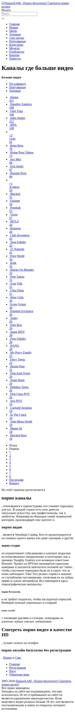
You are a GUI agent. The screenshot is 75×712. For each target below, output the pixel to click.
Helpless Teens (18, 388)
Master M (15, 430)
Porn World (16, 257)
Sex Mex (15, 161)
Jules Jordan (17, 119)
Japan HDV (17, 333)
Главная (14, 24)
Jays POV (15, 402)
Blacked (14, 195)
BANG (14, 347)
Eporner (14, 202)
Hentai (13, 99)
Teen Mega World (20, 423)
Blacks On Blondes (21, 271)
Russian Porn (17, 175)
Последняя (16, 479)
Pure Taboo (16, 278)
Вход (12, 671)
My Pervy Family (20, 354)
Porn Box (15, 326)
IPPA (13, 126)
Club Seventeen (19, 237)
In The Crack (17, 416)
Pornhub (15, 209)
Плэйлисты (16, 51)
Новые (13, 27)
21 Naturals (16, 250)
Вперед (14, 483)
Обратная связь (19, 674)
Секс (18, 657)
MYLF (14, 223)
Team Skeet (16, 382)
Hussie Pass (17, 368)
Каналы (14, 55)
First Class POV (19, 395)
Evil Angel (16, 168)
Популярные (17, 41)
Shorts (13, 31)
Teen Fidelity (17, 244)
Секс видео (16, 37)
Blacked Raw (18, 437)
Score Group (17, 306)
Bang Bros (16, 147)
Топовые (15, 34)
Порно (7, 657)
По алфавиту (17, 83)
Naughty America (20, 106)
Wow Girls (16, 299)
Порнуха (15, 58)
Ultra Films (16, 292)
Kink (12, 264)
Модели (14, 48)
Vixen (13, 216)
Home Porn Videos (21, 154)
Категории (16, 44)
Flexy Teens (17, 361)
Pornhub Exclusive (21, 313)
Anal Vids (15, 285)
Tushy (13, 319)
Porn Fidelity (17, 340)
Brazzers (15, 230)
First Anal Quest (19, 375)
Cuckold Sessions (20, 409)
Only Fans (16, 112)
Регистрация (17, 667)
